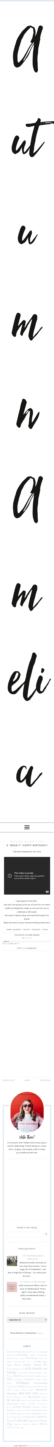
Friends (37, 1376)
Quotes (17, 1406)
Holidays (33, 941)
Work (9, 1427)
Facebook (17, 930)
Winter (35, 1424)
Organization (13, 1403)
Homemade (40, 1383)
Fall (45, 1368)
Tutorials (21, 1420)
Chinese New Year (15, 1358)
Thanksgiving (28, 1417)
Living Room (20, 1390)
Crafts (37, 1361)
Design (27, 1364)
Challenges (42, 1355)
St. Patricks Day (14, 1413)
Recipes (27, 1406)
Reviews (36, 1407)
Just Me (36, 1386)
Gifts (9, 1379)
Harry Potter (41, 1379)
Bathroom (31, 1352)
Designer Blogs (34, 1446)
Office (44, 1400)
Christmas (31, 1358)
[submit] (46, 1234)
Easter (16, 1369)
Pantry (24, 1404)
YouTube (15, 1427)
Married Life (28, 1393)
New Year (25, 1400)
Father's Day (41, 1373)
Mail (31, 1390)
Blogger (39, 1333)
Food (16, 1375)
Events (37, 1368)
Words (43, 1423)
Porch (9, 1407)
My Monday (13, 1400)
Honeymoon (12, 1386)
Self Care (27, 1410)
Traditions (41, 1416)
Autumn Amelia (27, 412)
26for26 (10, 1351)
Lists (9, 1390)
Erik (28, 1368)
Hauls (9, 1383)
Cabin (32, 1355)
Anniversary (20, 1351)
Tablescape (17, 1417)
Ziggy (22, 1427)
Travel (10, 1420)
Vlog (48, 941)
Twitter (26, 930)
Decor (17, 1364)
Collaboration (19, 1362)
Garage (44, 1376)
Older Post (45, 1080)
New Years (36, 1400)
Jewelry (29, 1386)
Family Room (22, 1373)
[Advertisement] (27, 1048)
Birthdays (15, 941)
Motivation (34, 1396)
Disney (37, 1364)
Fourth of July (26, 1376)
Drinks (10, 1369)
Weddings (26, 1424)
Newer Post (9, 1080)
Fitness (10, 1376)
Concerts (29, 1362)
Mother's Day (20, 1397)
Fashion (32, 1373)
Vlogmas (17, 1424)
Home (27, 1080)
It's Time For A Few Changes (33, 1281)
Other (45, 930)
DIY (45, 1364)
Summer (36, 1413)
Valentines (34, 1421)
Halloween (29, 1379)
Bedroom (11, 1355)
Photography (42, 1404)
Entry (22, 1369)
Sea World (18, 1410)
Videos (42, 941)
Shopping (36, 1410)
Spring (44, 1410)
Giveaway (18, 1379)
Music (44, 1397)
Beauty (44, 1351)
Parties (32, 1403)
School (44, 1407)
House (21, 1386)
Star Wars (26, 1413)
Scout (10, 1410)
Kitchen (44, 1386)
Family (24, 941)
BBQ (38, 1352)
